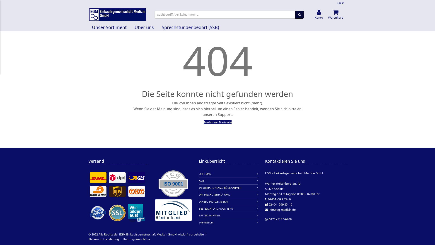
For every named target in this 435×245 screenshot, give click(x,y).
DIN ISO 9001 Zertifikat (213, 201)
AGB (201, 180)
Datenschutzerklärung (214, 194)
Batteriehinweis (209, 215)
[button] (319, 14)
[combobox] (224, 15)
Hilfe (340, 3)
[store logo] (117, 14)
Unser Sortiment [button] (109, 27)
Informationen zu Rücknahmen (220, 187)
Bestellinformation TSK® (216, 208)
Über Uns (205, 174)
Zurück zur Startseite (218, 122)
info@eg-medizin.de (282, 210)
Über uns (144, 27)
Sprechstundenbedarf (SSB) (190, 27)
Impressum (206, 222)
